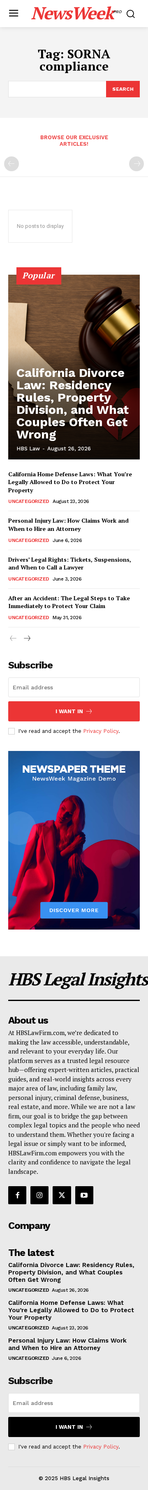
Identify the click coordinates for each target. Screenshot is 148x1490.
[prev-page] (11, 163)
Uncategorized (28, 501)
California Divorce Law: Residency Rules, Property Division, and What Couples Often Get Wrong (72, 403)
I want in (69, 711)
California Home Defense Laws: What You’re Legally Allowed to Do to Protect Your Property (70, 482)
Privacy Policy (100, 731)
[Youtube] (84, 1195)
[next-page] (26, 639)
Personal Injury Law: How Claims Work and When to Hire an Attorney (68, 525)
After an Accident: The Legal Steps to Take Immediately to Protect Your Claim (69, 602)
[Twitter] (62, 1195)
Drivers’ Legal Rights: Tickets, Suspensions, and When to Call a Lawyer (69, 564)
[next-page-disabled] (136, 163)
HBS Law (28, 448)
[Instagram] (39, 1195)
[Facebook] (17, 1195)
